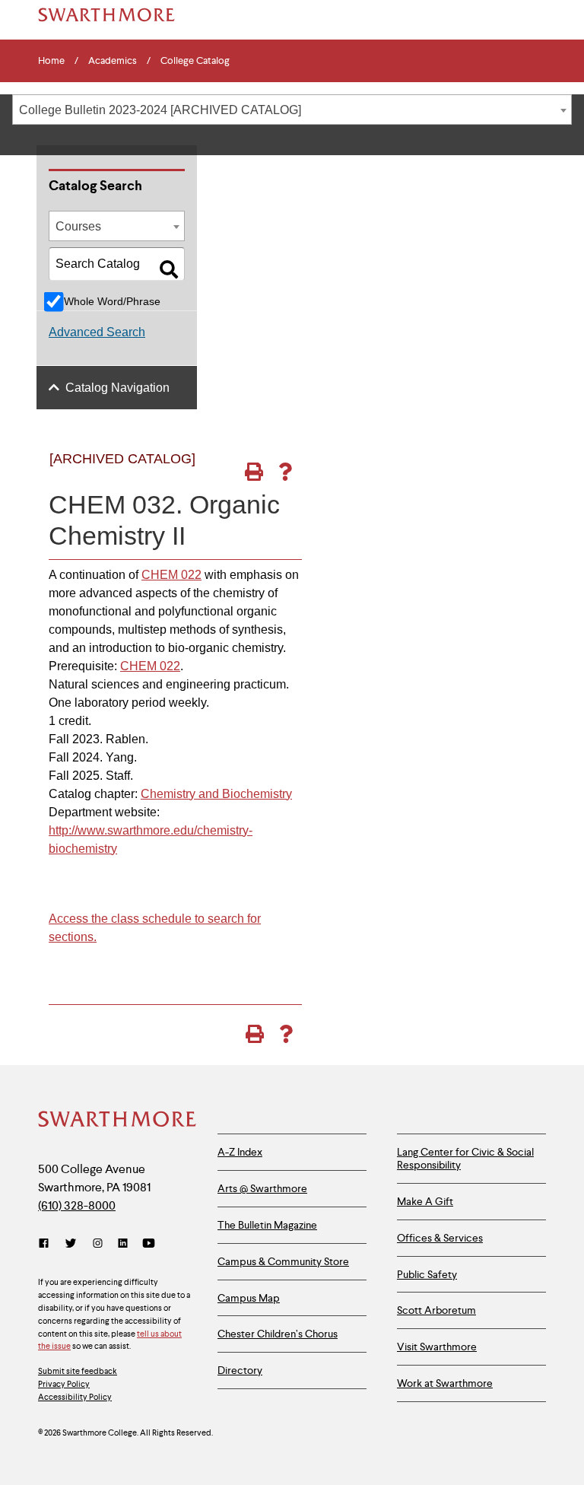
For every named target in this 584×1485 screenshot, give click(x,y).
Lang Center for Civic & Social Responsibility (465, 1158)
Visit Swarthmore (437, 1346)
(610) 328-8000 (77, 1205)
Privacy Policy (64, 1383)
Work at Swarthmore (445, 1383)
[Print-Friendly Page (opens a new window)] (254, 471)
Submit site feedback (77, 1371)
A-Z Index (239, 1152)
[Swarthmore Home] (116, 1120)
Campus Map (248, 1298)
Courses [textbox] (78, 226)
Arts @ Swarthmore (262, 1188)
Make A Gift (425, 1201)
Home (51, 61)
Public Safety (427, 1274)
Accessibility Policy (75, 1396)
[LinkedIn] (123, 1243)
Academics (112, 61)
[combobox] (292, 109)
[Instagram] (98, 1243)
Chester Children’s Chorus (277, 1333)
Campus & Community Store (283, 1261)
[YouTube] (148, 1243)
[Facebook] (47, 1243)
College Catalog (195, 61)
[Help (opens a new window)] (285, 471)
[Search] (169, 269)
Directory (239, 1370)
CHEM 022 (171, 574)
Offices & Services (440, 1238)
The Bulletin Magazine (267, 1225)
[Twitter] (71, 1243)
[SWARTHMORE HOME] (106, 15)
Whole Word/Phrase (112, 301)
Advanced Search (97, 332)
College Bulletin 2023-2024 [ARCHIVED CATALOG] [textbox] (160, 109)
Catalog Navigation (117, 387)
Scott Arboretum (436, 1310)
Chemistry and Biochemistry (216, 793)
